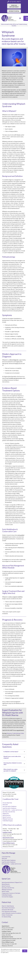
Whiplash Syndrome (8, 819)
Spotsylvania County (8, 837)
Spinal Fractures (7, 817)
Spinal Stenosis (6, 815)
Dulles (22, 733)
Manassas (9, 733)
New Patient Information (8, 907)
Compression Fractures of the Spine (11, 893)
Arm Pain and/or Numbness (9, 806)
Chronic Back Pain (7, 802)
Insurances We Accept (7, 909)
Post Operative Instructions (9, 911)
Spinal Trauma (5, 891)
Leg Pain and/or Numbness (9, 808)
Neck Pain (5, 804)
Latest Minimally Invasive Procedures (11, 913)
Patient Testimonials (7, 915)
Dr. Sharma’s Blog (6, 916)
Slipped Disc (6, 813)
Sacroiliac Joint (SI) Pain (9, 811)
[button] (20, 18)
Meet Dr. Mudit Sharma (8, 906)
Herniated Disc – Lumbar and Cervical (12, 810)
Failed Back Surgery (8, 820)
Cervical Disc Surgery (7, 896)
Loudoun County (7, 832)
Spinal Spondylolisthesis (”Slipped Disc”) (12, 882)
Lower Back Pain (6, 856)
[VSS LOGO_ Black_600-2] (9, 18)
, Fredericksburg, (16, 733)
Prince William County (9, 843)
